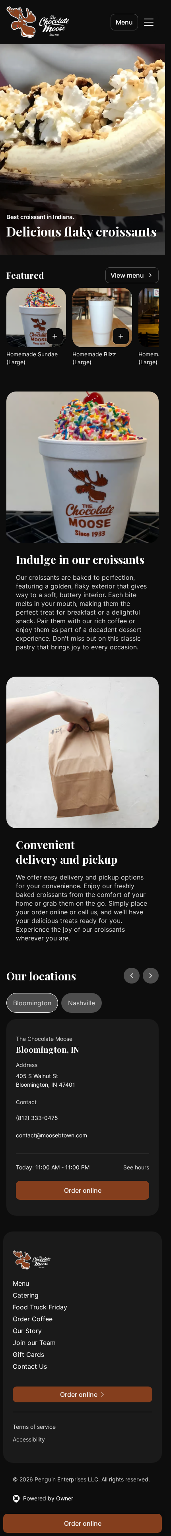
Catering (26, 1295)
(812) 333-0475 (37, 1119)
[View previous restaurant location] (132, 976)
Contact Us (30, 1366)
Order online (82, 1190)
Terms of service (34, 1426)
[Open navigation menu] (149, 22)
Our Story (27, 1331)
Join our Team (34, 1343)
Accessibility (29, 1439)
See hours (136, 1167)
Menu (124, 22)
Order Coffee (32, 1319)
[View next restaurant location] (151, 976)
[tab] (32, 1003)
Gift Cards (28, 1354)
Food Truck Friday (40, 1307)
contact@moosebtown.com (51, 1137)
